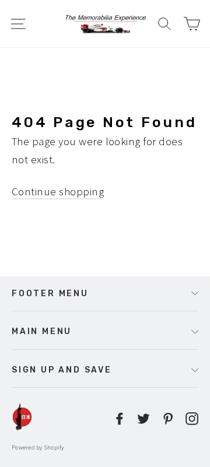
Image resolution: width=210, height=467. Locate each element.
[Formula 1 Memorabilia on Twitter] (143, 417)
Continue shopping (58, 191)
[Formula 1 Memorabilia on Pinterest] (168, 417)
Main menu (42, 331)
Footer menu (50, 293)
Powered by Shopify (38, 447)
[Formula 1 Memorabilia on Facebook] (119, 417)
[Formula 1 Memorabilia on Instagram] (192, 417)
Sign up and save (62, 369)
